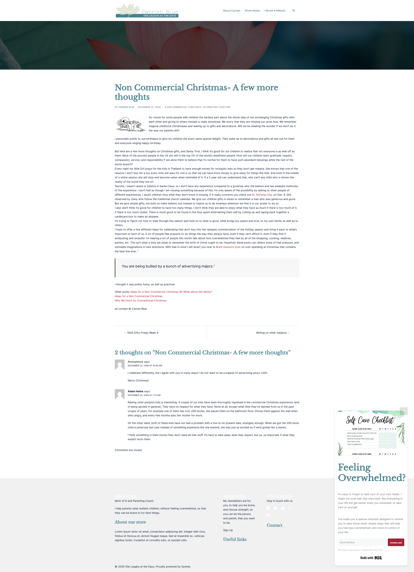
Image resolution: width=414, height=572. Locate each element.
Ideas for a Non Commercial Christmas (138, 296)
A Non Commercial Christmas (183, 107)
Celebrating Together (216, 107)
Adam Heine (135, 391)
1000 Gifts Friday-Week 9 (142, 332)
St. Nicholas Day (262, 194)
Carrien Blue (126, 107)
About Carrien (231, 10)
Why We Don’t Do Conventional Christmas (140, 300)
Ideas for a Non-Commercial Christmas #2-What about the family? (171, 291)
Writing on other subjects (271, 332)
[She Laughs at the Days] (147, 10)
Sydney (186, 566)
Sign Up (228, 530)
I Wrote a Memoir (274, 10)
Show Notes (252, 10)
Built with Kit (371, 558)
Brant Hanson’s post (228, 247)
